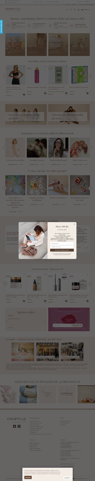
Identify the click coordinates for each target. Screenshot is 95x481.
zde (58, 473)
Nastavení (28, 477)
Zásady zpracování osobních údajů (62, 254)
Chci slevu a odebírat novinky (62, 250)
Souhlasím (67, 477)
